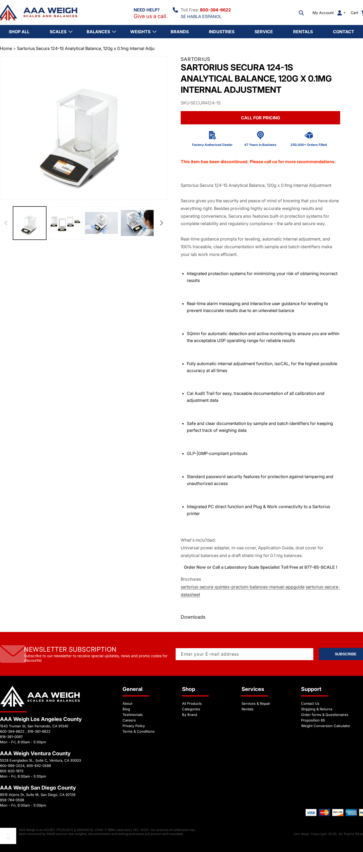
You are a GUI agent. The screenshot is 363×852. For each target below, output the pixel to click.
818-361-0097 (11, 737)
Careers (129, 720)
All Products (192, 703)
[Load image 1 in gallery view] (29, 223)
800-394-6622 (215, 9)
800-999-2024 (12, 766)
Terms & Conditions (139, 731)
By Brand (189, 714)
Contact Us (310, 703)
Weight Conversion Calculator (325, 726)
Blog (126, 709)
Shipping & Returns (316, 709)
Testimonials (133, 714)
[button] (301, 13)
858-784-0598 (12, 800)
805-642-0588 (39, 766)
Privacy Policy (134, 726)
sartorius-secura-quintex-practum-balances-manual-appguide (243, 586)
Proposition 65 (313, 720)
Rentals (248, 709)
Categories (191, 709)
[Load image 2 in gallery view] (65, 223)
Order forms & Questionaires (324, 714)
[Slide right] (161, 223)
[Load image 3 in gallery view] (101, 223)
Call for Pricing (260, 117)
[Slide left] (6, 223)
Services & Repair (256, 703)
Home (6, 48)
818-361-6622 (39, 731)
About (127, 703)
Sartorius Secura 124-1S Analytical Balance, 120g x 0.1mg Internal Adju (85, 48)
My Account (323, 12)
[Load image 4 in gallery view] (137, 223)
